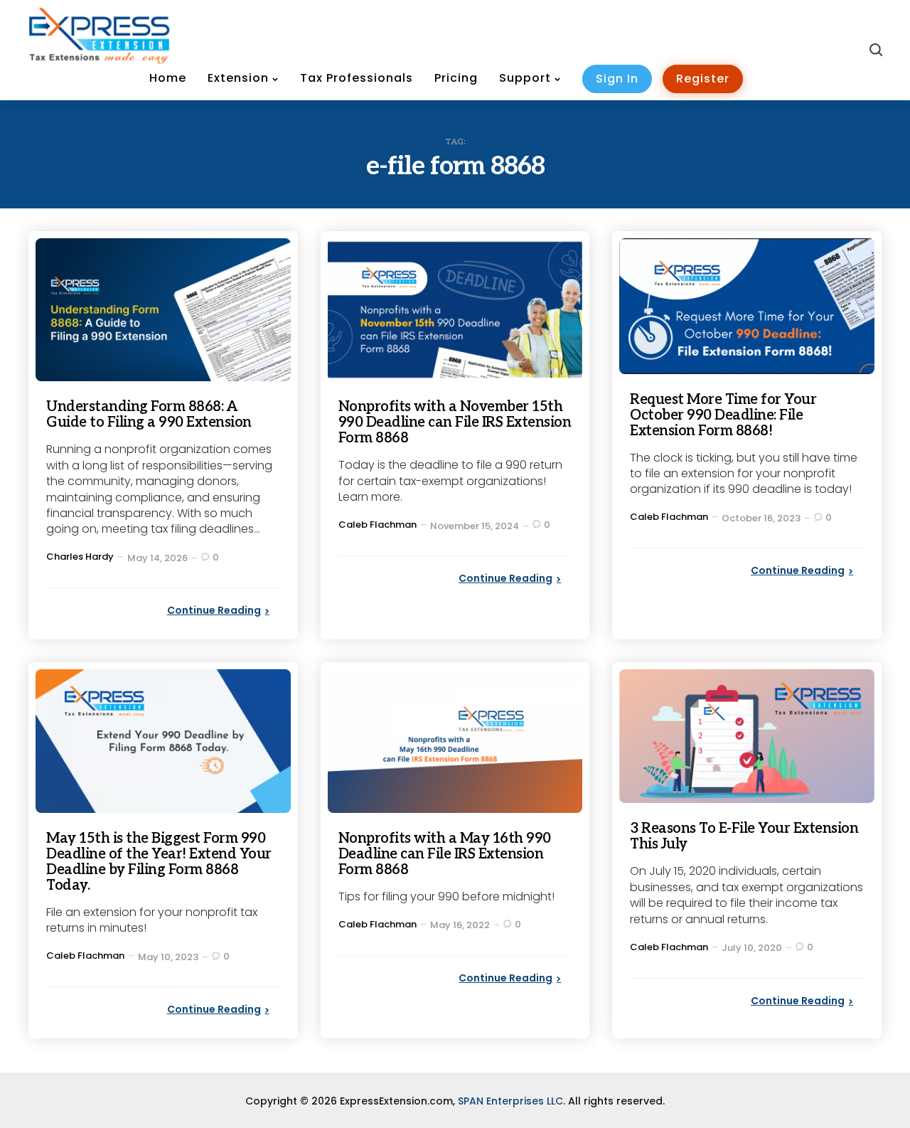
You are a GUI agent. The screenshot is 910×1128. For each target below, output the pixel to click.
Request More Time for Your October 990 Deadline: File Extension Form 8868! (723, 415)
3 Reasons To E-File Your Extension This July (744, 836)
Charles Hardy (80, 556)
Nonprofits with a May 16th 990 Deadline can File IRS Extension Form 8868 (444, 854)
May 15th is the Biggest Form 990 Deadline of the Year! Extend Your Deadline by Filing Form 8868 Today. (159, 862)
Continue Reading (214, 610)
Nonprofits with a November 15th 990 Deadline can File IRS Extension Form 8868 (455, 422)
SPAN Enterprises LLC (510, 1101)
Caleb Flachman (377, 524)
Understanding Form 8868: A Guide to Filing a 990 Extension (149, 414)
